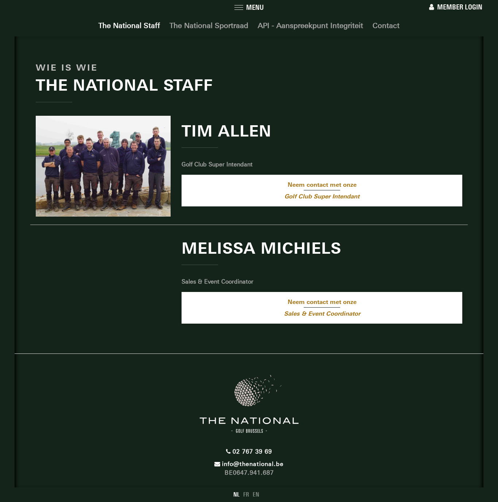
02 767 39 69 (252, 451)
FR (246, 494)
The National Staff (129, 25)
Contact (386, 25)
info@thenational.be (253, 464)
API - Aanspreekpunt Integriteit (310, 25)
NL (236, 494)
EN (256, 494)
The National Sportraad (209, 25)
